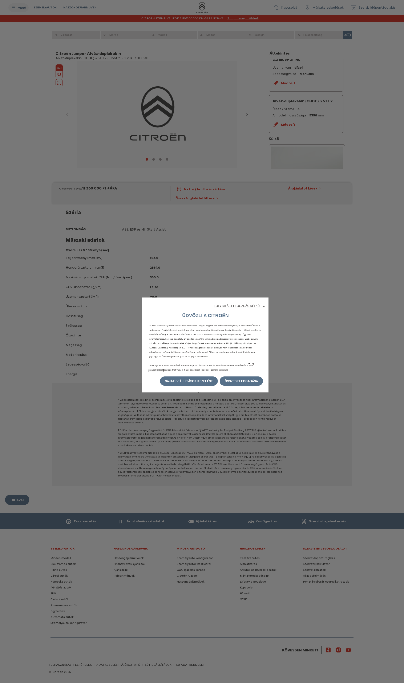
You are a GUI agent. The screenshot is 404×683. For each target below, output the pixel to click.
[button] (239, 306)
